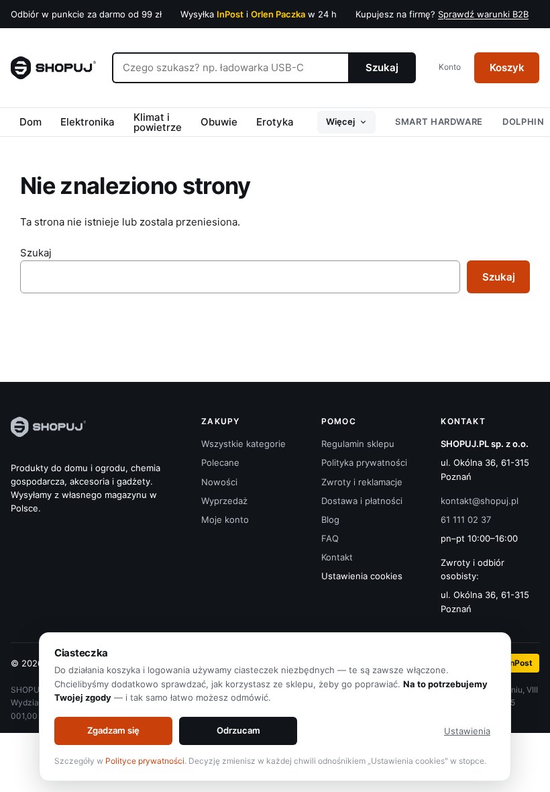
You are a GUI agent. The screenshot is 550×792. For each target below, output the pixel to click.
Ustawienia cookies (361, 576)
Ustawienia (467, 731)
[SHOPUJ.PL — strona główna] (53, 67)
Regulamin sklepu (357, 443)
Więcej (340, 121)
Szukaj (382, 67)
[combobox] (230, 67)
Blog (330, 519)
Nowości (219, 482)
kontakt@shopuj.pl (479, 500)
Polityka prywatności (364, 462)
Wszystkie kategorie (243, 443)
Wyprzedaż (224, 500)
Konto (450, 67)
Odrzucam (238, 730)
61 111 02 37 (466, 519)
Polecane (220, 462)
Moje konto (225, 519)
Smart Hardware (439, 121)
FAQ (330, 538)
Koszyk (507, 67)
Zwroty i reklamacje (361, 482)
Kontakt (337, 557)
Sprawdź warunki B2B (483, 14)
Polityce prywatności (144, 761)
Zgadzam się (113, 730)
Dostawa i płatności (361, 500)
